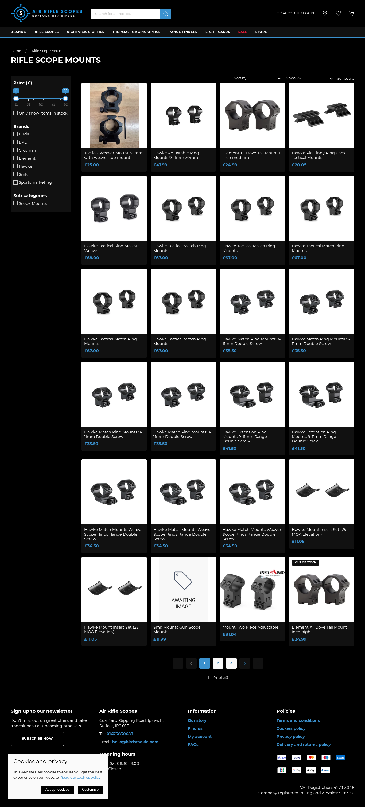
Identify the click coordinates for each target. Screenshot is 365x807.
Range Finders (183, 32)
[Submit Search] (165, 14)
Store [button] (261, 32)
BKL (22, 143)
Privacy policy (291, 737)
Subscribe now (37, 739)
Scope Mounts (32, 204)
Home (16, 51)
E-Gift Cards (217, 32)
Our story (197, 721)
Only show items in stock (43, 114)
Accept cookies (57, 790)
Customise (90, 790)
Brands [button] (21, 127)
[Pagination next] (244, 663)
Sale (242, 32)
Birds (23, 134)
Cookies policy (291, 729)
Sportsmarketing (35, 183)
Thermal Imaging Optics (136, 32)
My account (200, 737)
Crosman (27, 151)
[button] (338, 13)
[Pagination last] (258, 663)
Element (27, 159)
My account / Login (295, 13)
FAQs (193, 745)
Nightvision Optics (85, 32)
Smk (23, 175)
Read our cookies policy (80, 777)
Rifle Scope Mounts (48, 51)
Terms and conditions (298, 721)
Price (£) (22, 83)
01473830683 (120, 734)
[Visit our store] (325, 13)
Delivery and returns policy (304, 745)
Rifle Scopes (46, 32)
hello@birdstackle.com (135, 742)
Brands (18, 32)
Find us (195, 729)
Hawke (25, 167)
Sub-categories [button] (30, 196)
